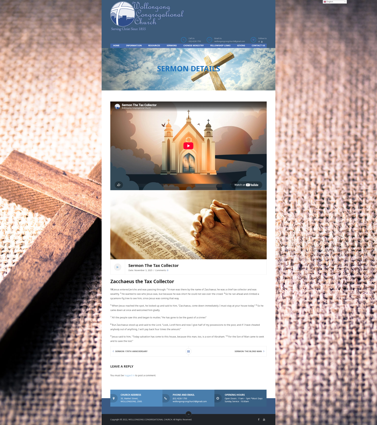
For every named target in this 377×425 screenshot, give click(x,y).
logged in (129, 375)
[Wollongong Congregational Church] (147, 16)
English (329, 2)
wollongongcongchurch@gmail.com (229, 41)
